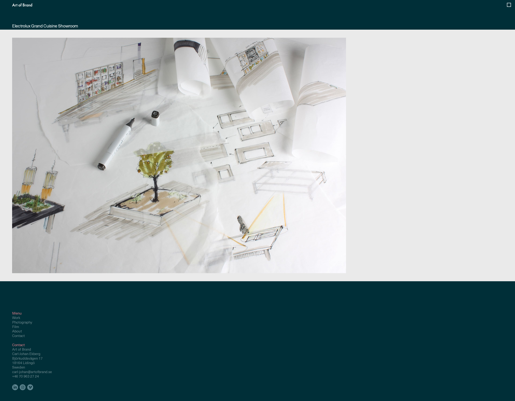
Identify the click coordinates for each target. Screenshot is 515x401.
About (17, 331)
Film (15, 327)
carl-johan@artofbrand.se (32, 372)
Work (16, 318)
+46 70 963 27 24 (25, 377)
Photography (22, 322)
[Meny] (509, 5)
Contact (18, 336)
